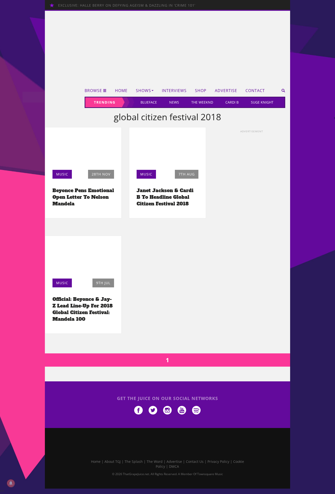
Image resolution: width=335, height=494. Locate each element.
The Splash (134, 461)
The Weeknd (202, 102)
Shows (143, 90)
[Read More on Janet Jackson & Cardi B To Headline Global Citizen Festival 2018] (167, 150)
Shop (200, 90)
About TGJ (112, 461)
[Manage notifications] (11, 483)
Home (121, 90)
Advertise (226, 90)
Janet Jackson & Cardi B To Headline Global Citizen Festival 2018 (165, 197)
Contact (255, 90)
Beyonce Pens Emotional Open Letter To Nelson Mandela (83, 197)
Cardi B (232, 102)
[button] (281, 90)
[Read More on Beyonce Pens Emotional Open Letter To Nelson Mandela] (83, 150)
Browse (93, 90)
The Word (155, 461)
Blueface (149, 102)
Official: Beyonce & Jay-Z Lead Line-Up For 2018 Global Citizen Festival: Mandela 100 (82, 309)
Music (62, 174)
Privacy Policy (218, 461)
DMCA (174, 466)
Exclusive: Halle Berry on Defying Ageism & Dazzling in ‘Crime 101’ (126, 5)
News (174, 102)
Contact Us (195, 461)
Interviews (174, 90)
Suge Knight (262, 102)
